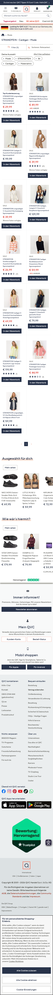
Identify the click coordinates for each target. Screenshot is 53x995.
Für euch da (6, 760)
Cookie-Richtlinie (16, 961)
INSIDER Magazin (9, 738)
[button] (5, 10)
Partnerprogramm (9, 755)
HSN (3, 907)
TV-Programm (7, 742)
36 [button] (38, 58)
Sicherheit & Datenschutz (38, 712)
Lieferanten (6, 710)
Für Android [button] (39, 667)
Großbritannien (22, 876)
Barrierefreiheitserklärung (38, 751)
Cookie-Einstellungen (26, 989)
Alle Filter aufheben (42, 54)
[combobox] (24, 15)
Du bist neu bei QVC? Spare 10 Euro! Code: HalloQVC (26, 2)
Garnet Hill (32, 907)
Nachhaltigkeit (34, 747)
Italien (32, 876)
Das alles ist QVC (35, 742)
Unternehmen (33, 738)
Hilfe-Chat (6, 685)
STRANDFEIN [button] (24, 58)
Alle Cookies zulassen (26, 970)
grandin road (42, 907)
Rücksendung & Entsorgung (39, 707)
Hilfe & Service (34, 720)
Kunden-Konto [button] (14, 639)
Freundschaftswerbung (11, 751)
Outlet (30, 780)
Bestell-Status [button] (39, 639)
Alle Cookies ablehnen (26, 980)
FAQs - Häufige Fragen (37, 716)
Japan (39, 876)
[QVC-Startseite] (3, 35)
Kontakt (5, 690)
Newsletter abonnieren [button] (26, 609)
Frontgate (23, 907)
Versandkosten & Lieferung (39, 698)
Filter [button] (15, 47)
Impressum (35, 896)
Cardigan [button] (9, 63)
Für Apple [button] (13, 667)
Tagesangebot (9, 21)
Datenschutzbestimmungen (23, 893)
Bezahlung (32, 703)
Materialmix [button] (26, 63)
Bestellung (32, 685)
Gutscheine (6, 747)
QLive (4, 701)
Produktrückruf (8, 715)
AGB (4, 893)
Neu (21, 21)
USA (14, 876)
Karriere (31, 763)
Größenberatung (35, 694)
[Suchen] (48, 15)
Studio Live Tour (34, 776)
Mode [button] (8, 58)
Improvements (7, 911)
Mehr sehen (10, 467)
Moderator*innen (35, 767)
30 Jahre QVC (32, 21)
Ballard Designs (12, 907)
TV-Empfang (33, 772)
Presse (4, 706)
